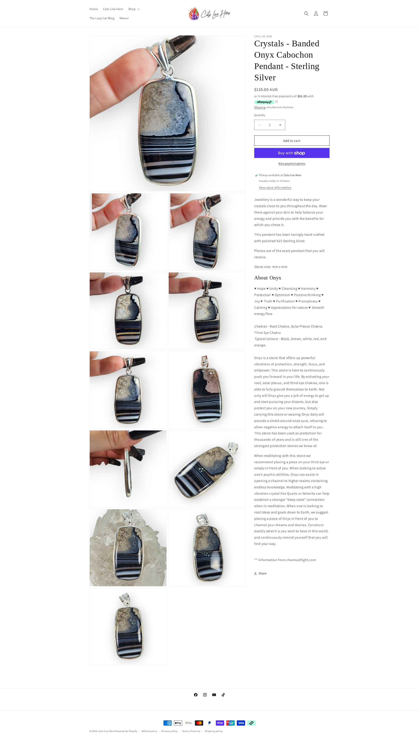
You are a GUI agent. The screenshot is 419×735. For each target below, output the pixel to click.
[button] (133, 9)
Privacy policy (169, 730)
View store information (275, 188)
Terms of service (191, 730)
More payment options (291, 163)
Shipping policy (214, 730)
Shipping (259, 107)
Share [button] (263, 573)
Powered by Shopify (126, 731)
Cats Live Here (106, 731)
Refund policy (149, 730)
